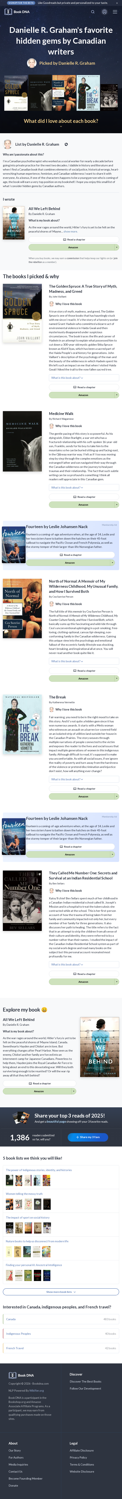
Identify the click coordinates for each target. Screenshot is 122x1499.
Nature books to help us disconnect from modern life (37, 1241)
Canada (11, 1319)
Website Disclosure (82, 1471)
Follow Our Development (85, 1388)
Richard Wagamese (63, 418)
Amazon (73, 247)
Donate (13, 1485)
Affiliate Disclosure (82, 1450)
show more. (71, 231)
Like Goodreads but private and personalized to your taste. (73, 2)
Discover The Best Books (85, 1381)
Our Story (15, 1450)
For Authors (16, 1457)
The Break (57, 697)
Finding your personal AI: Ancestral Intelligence (34, 1265)
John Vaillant (59, 296)
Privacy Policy (78, 1457)
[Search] (93, 11)
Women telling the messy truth (24, 1193)
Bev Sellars (58, 883)
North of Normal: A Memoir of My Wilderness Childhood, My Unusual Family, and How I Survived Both (83, 586)
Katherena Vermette (63, 702)
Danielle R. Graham (76, 63)
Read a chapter (76, 239)
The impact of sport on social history (28, 1217)
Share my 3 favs (90, 1137)
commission (73, 258)
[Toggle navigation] (115, 11)
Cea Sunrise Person (62, 596)
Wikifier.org (36, 1390)
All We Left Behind (44, 208)
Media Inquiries (18, 1464)
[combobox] (93, 11)
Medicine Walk (61, 413)
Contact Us (16, 1471)
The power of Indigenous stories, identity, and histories (39, 1170)
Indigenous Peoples (18, 1333)
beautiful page (56, 1121)
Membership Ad (109, 525)
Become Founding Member (26, 1478)
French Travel (15, 1348)
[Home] (19, 12)
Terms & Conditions (82, 1464)
